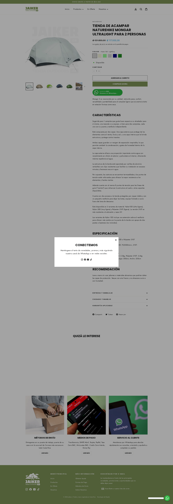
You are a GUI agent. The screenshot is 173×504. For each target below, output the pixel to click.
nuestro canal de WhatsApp (78, 253)
